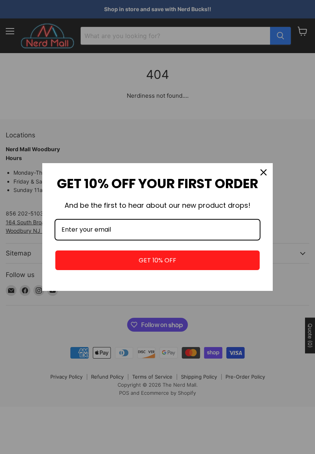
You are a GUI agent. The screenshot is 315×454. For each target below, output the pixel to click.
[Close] (263, 172)
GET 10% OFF (157, 260)
